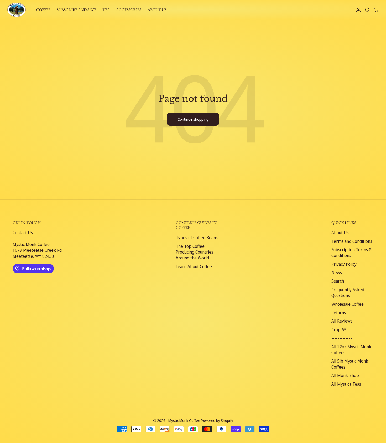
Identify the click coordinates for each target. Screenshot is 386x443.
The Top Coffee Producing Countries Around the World (194, 252)
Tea (106, 9)
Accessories (128, 9)
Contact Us (23, 232)
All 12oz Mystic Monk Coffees (351, 349)
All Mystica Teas (346, 384)
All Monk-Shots (345, 375)
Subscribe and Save (76, 9)
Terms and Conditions (351, 241)
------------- (341, 338)
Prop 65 (338, 330)
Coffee (43, 9)
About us (157, 9)
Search (337, 281)
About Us (340, 232)
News (336, 272)
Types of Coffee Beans (197, 237)
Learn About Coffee (194, 266)
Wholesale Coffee (347, 304)
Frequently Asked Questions (347, 292)
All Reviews (341, 321)
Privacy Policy (344, 264)
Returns (338, 312)
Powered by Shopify (217, 420)
